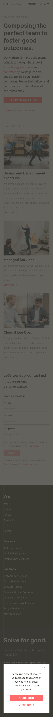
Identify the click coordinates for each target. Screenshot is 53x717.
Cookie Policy (25, 705)
